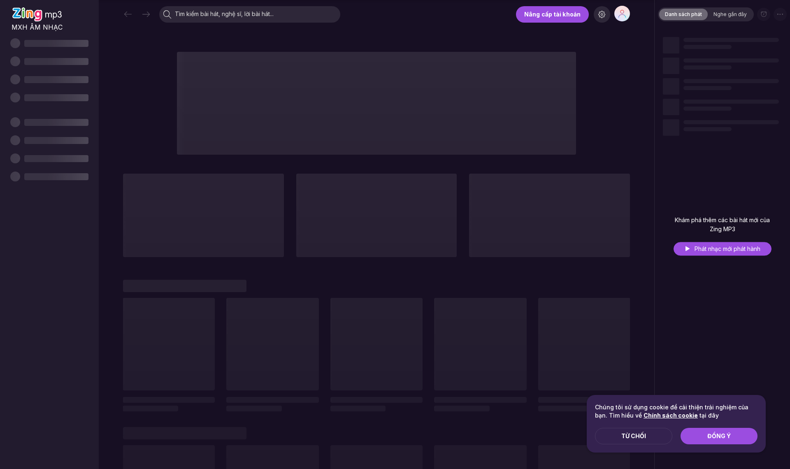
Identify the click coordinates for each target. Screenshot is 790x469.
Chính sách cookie (671, 415)
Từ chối (633, 435)
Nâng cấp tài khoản (552, 14)
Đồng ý (719, 435)
